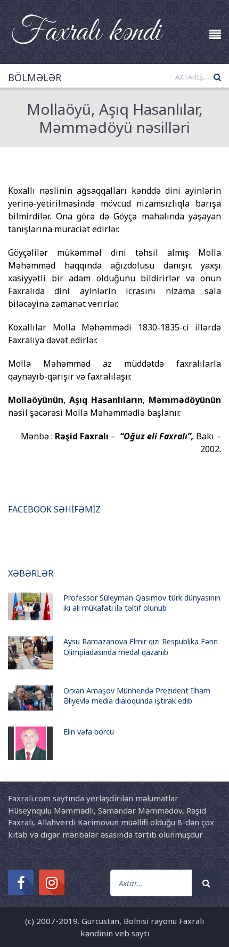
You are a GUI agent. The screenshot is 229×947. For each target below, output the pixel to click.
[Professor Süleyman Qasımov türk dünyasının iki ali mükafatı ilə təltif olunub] (30, 607)
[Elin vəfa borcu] (30, 743)
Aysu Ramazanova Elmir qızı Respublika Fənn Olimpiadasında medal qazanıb (140, 646)
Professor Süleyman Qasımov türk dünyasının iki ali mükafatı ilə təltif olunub (141, 603)
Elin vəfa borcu (88, 732)
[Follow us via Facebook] (21, 882)
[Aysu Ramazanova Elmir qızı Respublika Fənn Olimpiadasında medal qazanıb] (30, 652)
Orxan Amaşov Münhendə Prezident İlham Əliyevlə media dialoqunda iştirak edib (136, 695)
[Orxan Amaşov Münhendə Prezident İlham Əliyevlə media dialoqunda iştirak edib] (30, 698)
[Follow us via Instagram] (51, 882)
